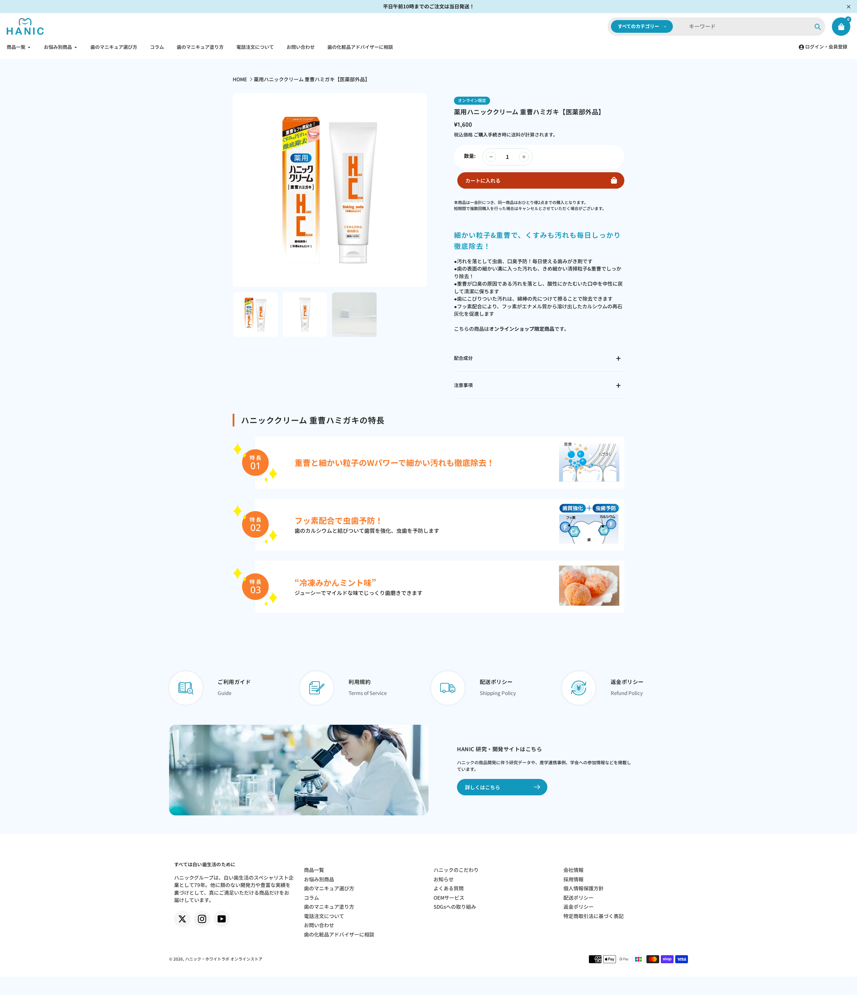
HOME (240, 79)
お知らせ (444, 879)
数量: (470, 155)
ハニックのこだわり (456, 869)
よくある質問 (449, 888)
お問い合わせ (319, 924)
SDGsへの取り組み (455, 906)
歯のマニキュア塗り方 (329, 906)
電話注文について (324, 915)
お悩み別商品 (319, 879)
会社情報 (573, 869)
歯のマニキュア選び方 (329, 888)
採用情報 (573, 879)
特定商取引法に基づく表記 (593, 915)
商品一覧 (314, 869)
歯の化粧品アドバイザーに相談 (339, 934)
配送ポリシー (578, 897)
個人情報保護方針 (583, 888)
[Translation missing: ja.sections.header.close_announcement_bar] (848, 6)
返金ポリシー (578, 906)
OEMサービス (449, 897)
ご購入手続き (488, 134)
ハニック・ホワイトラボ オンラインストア (223, 959)
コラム (311, 897)
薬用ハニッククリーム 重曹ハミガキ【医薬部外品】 (312, 79)
